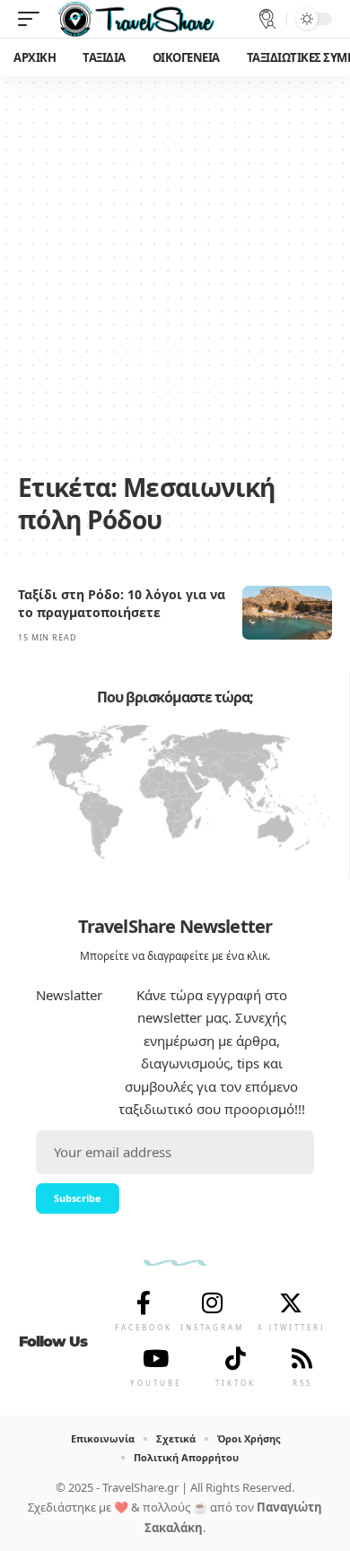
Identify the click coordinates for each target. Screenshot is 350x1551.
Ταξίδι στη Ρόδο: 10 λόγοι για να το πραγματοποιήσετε (121, 603)
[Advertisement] (175, 282)
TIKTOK (235, 1383)
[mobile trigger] (33, 19)
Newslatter (69, 995)
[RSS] (302, 1358)
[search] (267, 19)
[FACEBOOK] (143, 1302)
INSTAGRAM (212, 1327)
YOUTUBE (155, 1383)
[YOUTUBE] (156, 1358)
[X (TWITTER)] (290, 1302)
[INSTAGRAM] (212, 1302)
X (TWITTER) (291, 1327)
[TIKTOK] (236, 1358)
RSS (302, 1383)
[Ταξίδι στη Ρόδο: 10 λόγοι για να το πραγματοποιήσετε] (287, 613)
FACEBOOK (143, 1327)
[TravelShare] (136, 19)
